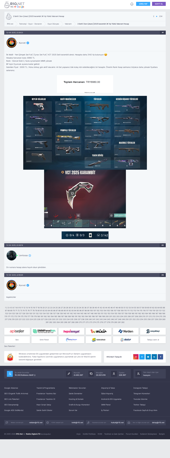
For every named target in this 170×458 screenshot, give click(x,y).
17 (36, 308)
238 (82, 319)
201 (110, 316)
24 (54, 308)
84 (49, 310)
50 (122, 308)
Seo (17, 340)
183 (48, 316)
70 (14, 310)
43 (104, 308)
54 (132, 308)
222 (23, 319)
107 (115, 310)
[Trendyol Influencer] (98, 331)
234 (68, 319)
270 (80, 322)
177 (28, 316)
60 (148, 308)
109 (122, 310)
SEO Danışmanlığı (11, 405)
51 (125, 308)
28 (64, 308)
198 (100, 316)
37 (88, 308)
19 (41, 308)
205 (125, 316)
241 (93, 319)
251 (130, 319)
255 (145, 319)
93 (72, 310)
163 (143, 313)
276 (101, 322)
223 (27, 319)
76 (29, 310)
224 (31, 319)
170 (6, 316)
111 (128, 310)
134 (44, 313)
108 (118, 310)
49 (119, 308)
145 (81, 313)
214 (157, 316)
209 (140, 316)
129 (27, 313)
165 (149, 313)
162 (139, 313)
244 (104, 319)
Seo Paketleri (9, 346)
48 (117, 308)
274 (94, 322)
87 (57, 310)
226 (38, 319)
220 (16, 319)
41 (98, 308)
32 (75, 308)
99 (88, 310)
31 (72, 308)
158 (126, 313)
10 (20, 308)
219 (13, 319)
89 (62, 310)
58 (143, 308)
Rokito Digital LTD (33, 434)
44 (106, 308)
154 (112, 313)
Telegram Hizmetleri (141, 393)
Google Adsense (11, 388)
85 (52, 310)
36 (85, 308)
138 (57, 313)
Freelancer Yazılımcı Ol (46, 399)
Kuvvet (22, 42)
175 (22, 316)
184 (52, 316)
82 (44, 310)
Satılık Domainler (75, 393)
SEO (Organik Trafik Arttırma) (16, 393)
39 (93, 308)
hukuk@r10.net (117, 422)
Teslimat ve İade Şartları (114, 434)
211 (147, 316)
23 (51, 308)
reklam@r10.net (35, 422)
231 (57, 319)
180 (38, 316)
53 (130, 308)
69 (11, 310)
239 (86, 319)
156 (119, 313)
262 (50, 322)
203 (118, 316)
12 (24, 308)
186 (59, 316)
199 (103, 316)
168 (160, 313)
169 (163, 313)
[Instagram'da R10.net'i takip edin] (136, 356)
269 (76, 322)
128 (23, 313)
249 (123, 319)
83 (46, 310)
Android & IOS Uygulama (111, 399)
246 (112, 319)
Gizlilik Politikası (89, 434)
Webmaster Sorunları (77, 388)
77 (31, 310)
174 (19, 316)
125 (13, 313)
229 (49, 319)
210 (143, 316)
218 (9, 319)
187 (62, 316)
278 (108, 322)
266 (65, 322)
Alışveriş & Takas (108, 388)
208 (136, 316)
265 (61, 322)
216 (164, 316)
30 (70, 308)
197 (96, 316)
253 (137, 319)
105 (108, 310)
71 (16, 310)
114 (138, 310)
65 (161, 308)
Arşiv (78, 434)
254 (141, 319)
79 (36, 310)
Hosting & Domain (76, 399)
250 (127, 319)
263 (54, 322)
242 (97, 319)
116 (144, 310)
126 (16, 313)
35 (83, 308)
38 (91, 308)
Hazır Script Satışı (44, 405)
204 (121, 316)
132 (37, 313)
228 (46, 319)
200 (107, 316)
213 (153, 316)
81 (41, 310)
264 (58, 322)
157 (122, 313)
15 (32, 308)
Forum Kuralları (132, 434)
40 (96, 308)
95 (78, 310)
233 (64, 319)
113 (134, 310)
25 (57, 308)
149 (95, 313)
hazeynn (146, 375)
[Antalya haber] (98, 339)
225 (35, 319)
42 (101, 308)
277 (104, 322)
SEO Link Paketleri (11, 399)
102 (98, 310)
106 (111, 310)
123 (6, 313)
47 (114, 308)
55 (135, 308)
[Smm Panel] (17, 331)
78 (34, 310)
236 (75, 319)
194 (86, 316)
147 (88, 313)
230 (53, 319)
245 (108, 319)
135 (47, 313)
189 (69, 316)
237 (79, 319)
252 (134, 319)
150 (98, 313)
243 (101, 319)
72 (19, 310)
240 (90, 319)
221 (20, 319)
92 (70, 310)
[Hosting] (126, 331)
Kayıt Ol (159, 4)
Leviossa (23, 255)
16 (34, 308)
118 (150, 310)
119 (153, 310)
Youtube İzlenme (140, 399)
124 (9, 313)
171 (9, 316)
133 (40, 313)
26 (59, 308)
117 (147, 310)
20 (43, 308)
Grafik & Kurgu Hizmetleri (79, 405)
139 (61, 313)
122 (163, 310)
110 (125, 310)
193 (82, 316)
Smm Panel (44, 340)
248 (119, 319)
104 (104, 310)
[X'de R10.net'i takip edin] (142, 356)
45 (109, 308)
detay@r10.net (158, 422)
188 (65, 316)
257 (152, 319)
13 (27, 308)
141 (68, 313)
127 (20, 313)
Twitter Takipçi (139, 405)
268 (73, 322)
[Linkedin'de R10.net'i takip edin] (154, 356)
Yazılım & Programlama (46, 388)
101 (94, 310)
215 (160, 316)
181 (42, 316)
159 (129, 313)
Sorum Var (73, 410)
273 (90, 322)
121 (160, 310)
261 (47, 322)
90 (65, 310)
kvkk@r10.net (77, 422)
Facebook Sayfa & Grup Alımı (145, 410)
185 (55, 316)
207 (132, 316)
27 (62, 308)
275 (97, 322)
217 (6, 319)
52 (127, 308)
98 (86, 310)
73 (21, 310)
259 (160, 319)
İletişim (162, 434)
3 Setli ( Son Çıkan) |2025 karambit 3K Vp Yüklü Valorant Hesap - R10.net (15, 4)
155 (115, 313)
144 (78, 313)
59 (145, 308)
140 (64, 313)
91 (67, 310)
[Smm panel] (44, 331)
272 (87, 322)
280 (115, 322)
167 (156, 313)
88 (59, 310)
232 (60, 319)
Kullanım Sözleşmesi (148, 434)
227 (42, 319)
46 (111, 308)
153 (108, 313)
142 (71, 313)
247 (115, 319)
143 (74, 313)
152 (105, 313)
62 (153, 308)
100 (91, 310)
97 (83, 310)
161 (136, 313)
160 (132, 313)
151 (102, 313)
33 (77, 308)
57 (140, 308)
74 (24, 310)
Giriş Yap (143, 4)
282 (122, 322)
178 (32, 316)
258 (156, 319)
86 (54, 310)
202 (114, 316)
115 (141, 310)
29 (67, 308)
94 (75, 310)
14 (29, 308)
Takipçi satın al (153, 340)
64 (159, 308)
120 (157, 310)
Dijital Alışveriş (107, 393)
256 (149, 319)
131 (34, 313)
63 (156, 308)
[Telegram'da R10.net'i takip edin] (148, 356)
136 (51, 313)
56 (138, 308)
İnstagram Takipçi (140, 388)
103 (101, 310)
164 (146, 313)
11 (22, 308)
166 (153, 313)
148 (91, 313)
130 (30, 313)
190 (72, 316)
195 (89, 316)
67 (6, 310)
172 (12, 316)
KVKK (100, 434)
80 (39, 310)
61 (151, 308)
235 (71, 319)
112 (131, 310)
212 (150, 316)
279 (112, 322)
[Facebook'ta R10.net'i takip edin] (160, 356)
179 (35, 316)
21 (46, 308)
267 (69, 322)
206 (129, 316)
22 (49, 308)
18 (39, 308)
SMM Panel (105, 405)
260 (163, 319)
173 (15, 316)
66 (164, 308)
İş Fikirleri (105, 410)
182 (45, 316)
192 (79, 316)
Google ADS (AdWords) (14, 410)
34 (80, 308)
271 (83, 322)
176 (25, 316)
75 (26, 310)
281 (119, 322)
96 (80, 310)
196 (93, 316)
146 (85, 313)
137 (54, 313)
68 (9, 310)
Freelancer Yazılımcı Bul (46, 393)
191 (76, 316)
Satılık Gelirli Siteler (44, 410)
